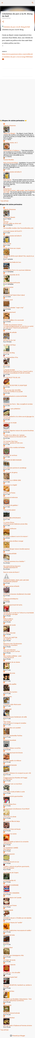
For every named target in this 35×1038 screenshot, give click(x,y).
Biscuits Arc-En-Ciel (9, 340)
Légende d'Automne (9, 125)
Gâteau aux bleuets (9, 133)
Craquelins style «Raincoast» (12, 704)
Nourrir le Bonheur (9, 1017)
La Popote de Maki (9, 370)
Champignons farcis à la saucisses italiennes (17, 270)
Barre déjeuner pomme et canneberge (14, 468)
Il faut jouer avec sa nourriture (12, 784)
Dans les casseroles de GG (11, 275)
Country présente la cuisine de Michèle (15, 396)
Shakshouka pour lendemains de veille (15, 717)
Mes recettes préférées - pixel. (12, 656)
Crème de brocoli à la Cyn (11, 862)
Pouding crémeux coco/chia (11, 748)
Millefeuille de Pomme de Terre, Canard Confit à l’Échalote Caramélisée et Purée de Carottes (18, 372)
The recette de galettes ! (10, 505)
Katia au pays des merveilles (12, 390)
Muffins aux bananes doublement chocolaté (16, 594)
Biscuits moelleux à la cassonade (13, 320)
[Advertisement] (17, 99)
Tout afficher (4, 201)
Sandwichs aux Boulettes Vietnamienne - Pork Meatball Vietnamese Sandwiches (17, 999)
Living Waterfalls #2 (9, 880)
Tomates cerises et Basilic (11, 586)
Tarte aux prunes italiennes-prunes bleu (15, 524)
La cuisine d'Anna (8, 522)
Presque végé (7, 709)
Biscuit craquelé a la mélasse (12, 760)
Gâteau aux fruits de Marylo (12, 829)
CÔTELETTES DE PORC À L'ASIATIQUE (15, 385)
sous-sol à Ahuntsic (9, 650)
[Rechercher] (33, 3)
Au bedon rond (8, 299)
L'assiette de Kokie (9, 935)
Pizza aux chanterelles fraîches (12, 735)
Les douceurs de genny (10, 472)
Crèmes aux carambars (10, 645)
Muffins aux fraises (9, 493)
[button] (3, 22)
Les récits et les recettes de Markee (14, 447)
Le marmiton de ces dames (11, 662)
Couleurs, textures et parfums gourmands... (16, 866)
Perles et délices (8, 619)
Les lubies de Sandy (9, 960)
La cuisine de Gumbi (9, 625)
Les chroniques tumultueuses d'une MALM (16, 809)
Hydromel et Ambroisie (10, 497)
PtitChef (5, 222)
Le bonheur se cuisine (9, 834)
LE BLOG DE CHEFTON (10, 637)
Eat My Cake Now (8, 991)
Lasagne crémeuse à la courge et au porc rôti (17, 773)
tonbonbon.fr (7, 189)
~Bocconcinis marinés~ (10, 692)
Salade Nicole (7, 620)
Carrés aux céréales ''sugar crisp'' (13, 307)
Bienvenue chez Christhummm (12, 643)
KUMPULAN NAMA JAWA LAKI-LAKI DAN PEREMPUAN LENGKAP (16, 580)
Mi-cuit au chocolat (9, 633)
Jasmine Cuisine (8, 287)
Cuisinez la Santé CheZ (10, 977)
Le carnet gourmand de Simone (13, 752)
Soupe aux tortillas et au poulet (13, 391)
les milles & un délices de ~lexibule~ (14, 435)
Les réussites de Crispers (11, 872)
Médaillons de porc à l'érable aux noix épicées (17, 918)
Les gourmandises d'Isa (10, 357)
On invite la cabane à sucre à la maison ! (15, 536)
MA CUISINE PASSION (10, 765)
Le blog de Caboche (9, 964)
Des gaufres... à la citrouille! (11, 972)
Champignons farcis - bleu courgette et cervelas (18, 404)
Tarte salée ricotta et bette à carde (14, 791)
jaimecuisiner (7, 1005)
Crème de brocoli (8, 657)
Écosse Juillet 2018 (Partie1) (12, 518)
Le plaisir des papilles (9, 684)
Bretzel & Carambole (9, 740)
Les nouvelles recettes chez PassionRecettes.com (18, 228)
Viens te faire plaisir (9, 510)
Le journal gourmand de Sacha (12, 605)
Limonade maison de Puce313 (12, 231)
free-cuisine (7, 721)
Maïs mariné (7, 179)
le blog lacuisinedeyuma (10, 598)
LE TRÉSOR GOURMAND (10, 885)
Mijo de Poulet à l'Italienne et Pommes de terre (17, 1025)
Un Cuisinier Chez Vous (10, 441)
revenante (6, 600)
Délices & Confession (9, 528)
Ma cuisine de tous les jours (11, 566)
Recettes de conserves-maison (12, 324)
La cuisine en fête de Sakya (11, 821)
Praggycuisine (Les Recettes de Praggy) (15, 777)
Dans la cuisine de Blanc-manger (13, 541)
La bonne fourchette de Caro (12, 262)
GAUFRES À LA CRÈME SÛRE (12, 480)
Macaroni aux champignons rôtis (13, 955)
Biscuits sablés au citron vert (12, 223)
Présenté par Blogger (18, 1035)
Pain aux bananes (8, 868)
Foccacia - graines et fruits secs (13, 443)
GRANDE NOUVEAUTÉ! (10, 567)
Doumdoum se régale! (10, 485)
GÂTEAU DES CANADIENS (11, 893)
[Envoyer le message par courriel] (3, 59)
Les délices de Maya (9, 345)
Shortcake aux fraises (10, 905)
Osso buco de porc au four (11, 651)
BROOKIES (6, 365)
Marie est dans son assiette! (12, 727)
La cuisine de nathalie (10, 332)
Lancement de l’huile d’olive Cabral (14, 295)
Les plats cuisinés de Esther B (12, 172)
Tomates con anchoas (10, 455)
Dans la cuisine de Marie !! (11, 572)
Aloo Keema (7, 849)
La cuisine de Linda (9, 673)
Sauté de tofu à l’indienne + (11, 150)
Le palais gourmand (9, 312)
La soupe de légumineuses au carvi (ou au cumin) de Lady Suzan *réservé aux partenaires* (18, 327)
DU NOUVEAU (7, 779)
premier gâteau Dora (9, 804)
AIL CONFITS (7, 639)
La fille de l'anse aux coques (12, 248)
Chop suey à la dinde (9, 816)
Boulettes (6, 943)
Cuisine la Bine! (8, 947)
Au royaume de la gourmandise (13, 796)
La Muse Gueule (8, 910)
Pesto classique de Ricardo (11, 282)
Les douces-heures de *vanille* (12, 922)
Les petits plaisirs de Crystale (12, 897)
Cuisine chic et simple (9, 422)
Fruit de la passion (9, 854)
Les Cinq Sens (7, 696)
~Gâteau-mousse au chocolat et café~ (15, 436)
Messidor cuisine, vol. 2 (10, 142)
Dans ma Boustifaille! (9, 553)
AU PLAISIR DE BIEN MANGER (12, 460)
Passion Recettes (8, 159)
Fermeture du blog (9, 352)
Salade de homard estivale (11, 1013)
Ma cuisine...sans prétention (11, 408)
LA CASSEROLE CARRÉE (10, 848)
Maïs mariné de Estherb (10, 162)
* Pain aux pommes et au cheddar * (14, 561)
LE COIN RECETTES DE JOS (11, 377)
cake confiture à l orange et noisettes (14, 723)
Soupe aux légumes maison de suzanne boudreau (18, 430)
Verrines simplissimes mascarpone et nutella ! (17, 930)
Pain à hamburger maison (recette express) (16, 549)
